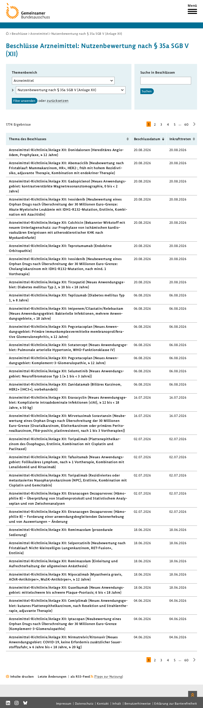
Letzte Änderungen (52, 676)
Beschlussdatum (147, 139)
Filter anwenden (24, 101)
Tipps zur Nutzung (108, 676)
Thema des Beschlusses (27, 139)
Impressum (63, 703)
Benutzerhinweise (137, 703)
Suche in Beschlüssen (157, 72)
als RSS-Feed (80, 676)
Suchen (147, 91)
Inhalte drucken (22, 676)
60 (186, 124)
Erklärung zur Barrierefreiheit (175, 703)
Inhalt (116, 703)
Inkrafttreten (180, 139)
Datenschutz (84, 703)
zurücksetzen (58, 100)
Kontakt (103, 703)
